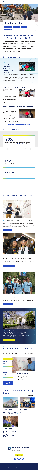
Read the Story (7, 229)
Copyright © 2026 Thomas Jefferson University (11, 467)
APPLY (17, 455)
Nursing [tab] (5, 374)
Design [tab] (4, 363)
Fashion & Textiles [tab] (7, 367)
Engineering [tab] (5, 365)
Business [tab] (5, 361)
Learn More (21, 379)
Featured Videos (8, 29)
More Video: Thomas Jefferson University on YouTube (19, 124)
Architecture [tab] (6, 359)
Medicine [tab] (5, 372)
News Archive (29, 395)
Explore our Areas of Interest (8, 382)
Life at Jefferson (8, 303)
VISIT (21, 455)
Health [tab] (4, 370)
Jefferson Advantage (9, 266)
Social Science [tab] (6, 378)
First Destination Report (21, 143)
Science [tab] (4, 376)
